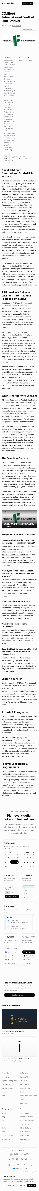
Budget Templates (26, 1117)
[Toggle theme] (9, 1165)
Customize (21, 1185)
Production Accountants (28, 1096)
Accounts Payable (8, 1088)
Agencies (23, 1103)
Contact (4, 1128)
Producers (23, 1092)
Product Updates (7, 1135)
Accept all (31, 1185)
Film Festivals (25, 1132)
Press (3, 1132)
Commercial (24, 1084)
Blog (3, 1117)
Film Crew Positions (27, 1120)
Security (23, 1143)
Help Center (6, 1139)
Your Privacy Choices (21, 1168)
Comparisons (25, 1113)
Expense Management (9, 1081)
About (4, 1113)
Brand (4, 1120)
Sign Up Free (27, 3)
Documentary (25, 1088)
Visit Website (16, 25)
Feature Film (24, 1077)
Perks (3, 1096)
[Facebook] (22, 1159)
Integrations (24, 1135)
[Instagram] (13, 1159)
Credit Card (6, 1084)
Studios (23, 1099)
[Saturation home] (8, 3)
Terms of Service (17, 1165)
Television (23, 1081)
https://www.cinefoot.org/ (12, 311)
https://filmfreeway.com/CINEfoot (15, 554)
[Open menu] (35, 3)
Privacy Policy (28, 1165)
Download (32, 525)
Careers (4, 1124)
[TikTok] (26, 1159)
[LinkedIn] (17, 1159)
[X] (30, 1159)
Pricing (4, 1092)
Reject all (11, 1185)
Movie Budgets (25, 1128)
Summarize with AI (28, 29)
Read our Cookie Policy (25, 1181)
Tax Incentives (25, 1124)
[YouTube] (8, 1159)
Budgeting (5, 1077)
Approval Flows (25, 1139)
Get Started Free (18, 995)
